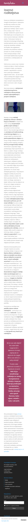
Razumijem (23, 519)
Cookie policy (7, 471)
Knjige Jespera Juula (9, 482)
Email (5, 500)
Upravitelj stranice (8, 472)
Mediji (6, 480)
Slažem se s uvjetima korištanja (12, 505)
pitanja (19, 414)
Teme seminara (8, 484)
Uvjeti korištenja (7, 469)
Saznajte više (5, 521)
